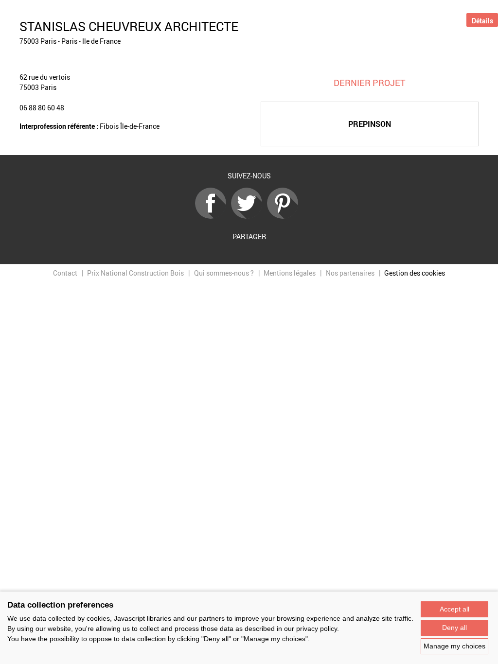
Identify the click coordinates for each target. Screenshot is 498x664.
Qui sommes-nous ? (224, 273)
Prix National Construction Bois (135, 273)
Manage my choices (454, 646)
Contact (65, 273)
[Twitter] (249, 216)
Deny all (454, 627)
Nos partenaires (350, 273)
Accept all (454, 609)
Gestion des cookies (414, 273)
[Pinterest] (285, 216)
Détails (482, 20)
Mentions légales (290, 273)
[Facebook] (213, 216)
